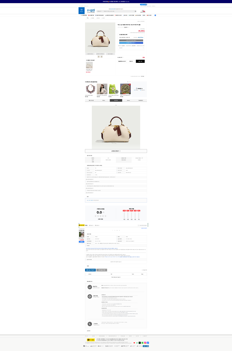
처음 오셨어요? (149, 6)
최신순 (86, 225)
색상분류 (120, 47)
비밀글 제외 (145, 270)
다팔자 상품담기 (110, 53)
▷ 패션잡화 (92, 18)
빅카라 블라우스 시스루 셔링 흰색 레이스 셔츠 (103, 95)
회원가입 (144, 6)
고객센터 (153, 6)
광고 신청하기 (81, 6)
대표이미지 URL (90, 53)
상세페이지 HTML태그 (100, 53)
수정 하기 (88, 330)
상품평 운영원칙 (144, 228)
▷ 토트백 (103, 18)
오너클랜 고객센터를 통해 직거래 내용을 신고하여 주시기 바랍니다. (129, 256)
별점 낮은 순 (97, 225)
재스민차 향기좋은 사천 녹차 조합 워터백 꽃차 (115, 95)
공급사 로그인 (86, 6)
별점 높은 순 (91, 225)
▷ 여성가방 (98, 18)
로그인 (142, 6)
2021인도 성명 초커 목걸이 (89, 95)
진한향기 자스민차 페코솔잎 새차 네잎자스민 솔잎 (127, 95)
